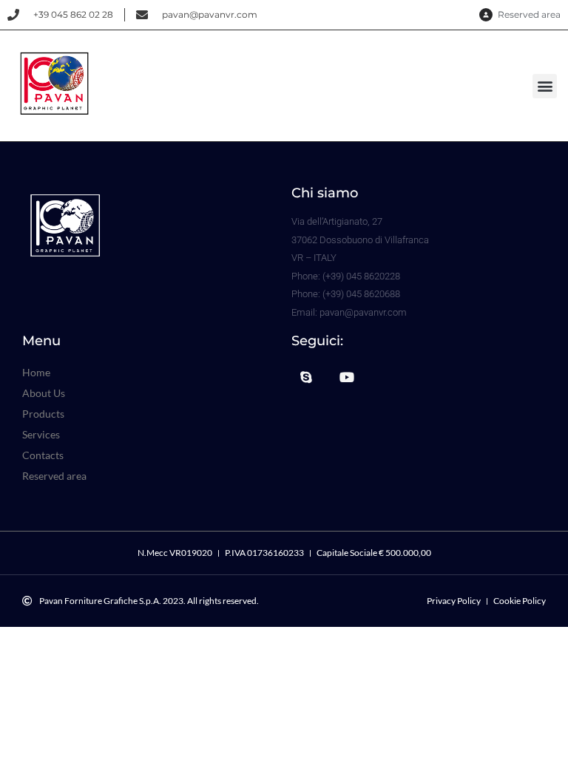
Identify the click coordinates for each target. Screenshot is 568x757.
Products (43, 413)
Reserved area (54, 475)
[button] (544, 86)
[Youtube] (347, 377)
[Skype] (306, 377)
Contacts (43, 455)
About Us (43, 393)
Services (41, 434)
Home (36, 372)
